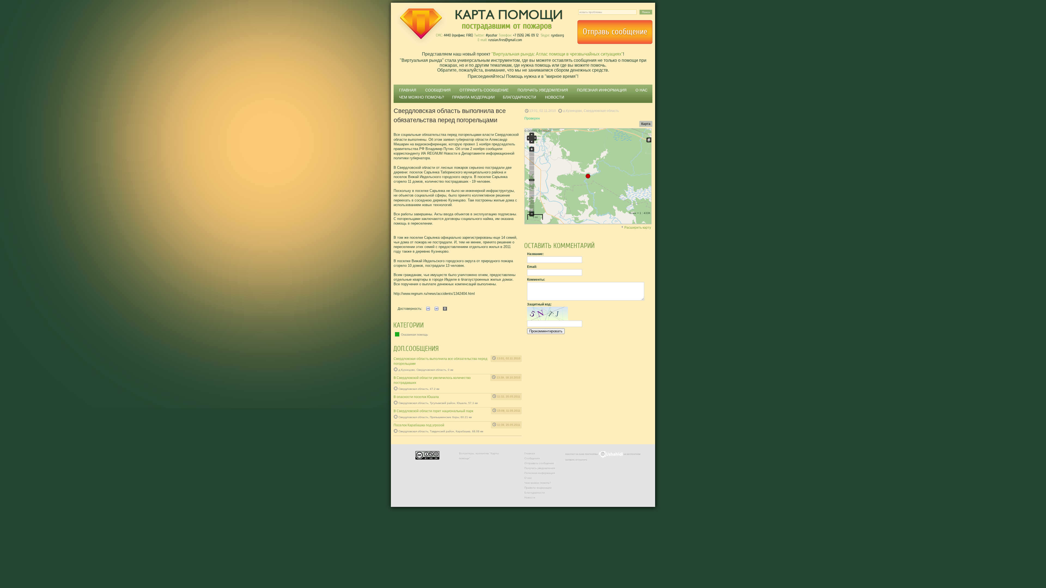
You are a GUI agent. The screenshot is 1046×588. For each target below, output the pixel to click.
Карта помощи (479, 25)
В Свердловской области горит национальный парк (433, 411)
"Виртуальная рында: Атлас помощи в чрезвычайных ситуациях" (557, 54)
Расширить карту (637, 227)
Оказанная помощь (414, 334)
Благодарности (519, 97)
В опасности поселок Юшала (416, 397)
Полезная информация (602, 90)
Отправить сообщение (614, 32)
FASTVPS (582, 460)
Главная (407, 90)
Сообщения (438, 90)
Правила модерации (473, 97)
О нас (641, 90)
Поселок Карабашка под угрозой (419, 425)
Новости (554, 97)
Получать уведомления (543, 90)
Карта (645, 124)
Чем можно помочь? (421, 97)
